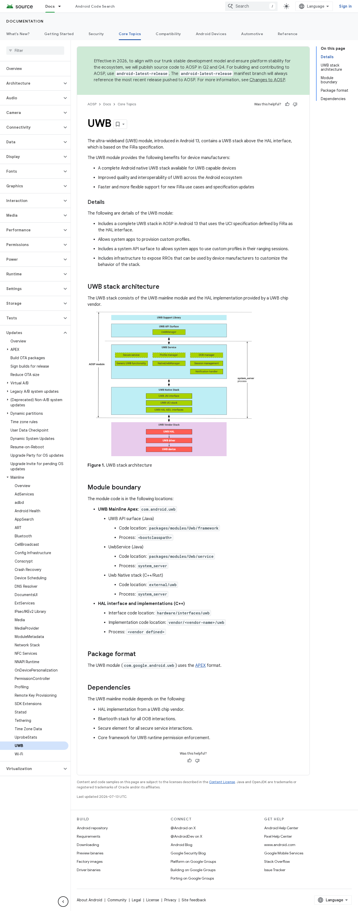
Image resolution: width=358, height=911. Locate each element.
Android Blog (181, 844)
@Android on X (183, 828)
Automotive (252, 33)
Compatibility (168, 33)
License (152, 900)
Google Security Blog (188, 853)
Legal (136, 900)
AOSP (92, 104)
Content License (222, 782)
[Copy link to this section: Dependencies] (136, 688)
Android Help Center (281, 828)
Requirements (88, 836)
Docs (50, 6)
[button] (31, 83)
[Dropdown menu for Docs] (62, 6)
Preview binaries (90, 853)
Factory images (89, 861)
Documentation (25, 21)
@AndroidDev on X (186, 836)
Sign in (345, 6)
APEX (200, 665)
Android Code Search (95, 6)
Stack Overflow (277, 861)
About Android (89, 900)
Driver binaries (88, 870)
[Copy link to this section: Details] (110, 202)
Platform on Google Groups (193, 861)
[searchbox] (35, 50)
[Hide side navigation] (63, 901)
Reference (287, 33)
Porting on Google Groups (192, 878)
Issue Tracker (274, 870)
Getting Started (59, 33)
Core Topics (130, 33)
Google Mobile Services (283, 853)
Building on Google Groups (193, 870)
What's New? (18, 33)
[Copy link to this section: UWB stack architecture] (164, 287)
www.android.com (279, 844)
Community (117, 900)
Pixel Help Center (278, 836)
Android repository (92, 828)
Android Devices (211, 33)
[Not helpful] (295, 104)
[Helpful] (287, 104)
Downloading (88, 844)
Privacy (170, 900)
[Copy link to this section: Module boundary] (146, 488)
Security (96, 33)
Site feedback (194, 900)
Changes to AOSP (267, 80)
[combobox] (251, 6)
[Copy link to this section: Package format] (141, 654)
